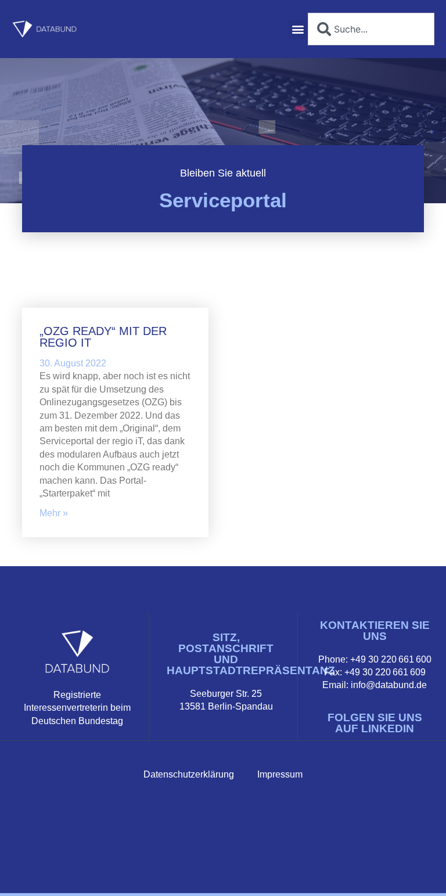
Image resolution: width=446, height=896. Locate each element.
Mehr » (53, 513)
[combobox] (371, 29)
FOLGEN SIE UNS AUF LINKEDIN (375, 723)
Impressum (280, 774)
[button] (298, 29)
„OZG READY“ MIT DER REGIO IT (103, 337)
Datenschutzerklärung (188, 774)
